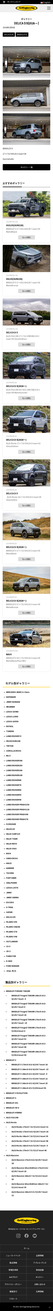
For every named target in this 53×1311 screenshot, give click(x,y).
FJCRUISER (11, 824)
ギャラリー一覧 (27, 167)
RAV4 (8, 853)
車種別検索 (13, 1269)
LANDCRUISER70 (13, 785)
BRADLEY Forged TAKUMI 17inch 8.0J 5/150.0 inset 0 (29, 1029)
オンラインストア (14, 1)
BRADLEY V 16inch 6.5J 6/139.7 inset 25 (30, 1083)
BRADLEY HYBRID (14, 1112)
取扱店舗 (40, 1269)
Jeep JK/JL (11, 970)
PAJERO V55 (11, 921)
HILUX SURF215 (13, 833)
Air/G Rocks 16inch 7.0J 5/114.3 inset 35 (30, 1136)
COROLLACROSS (13, 750)
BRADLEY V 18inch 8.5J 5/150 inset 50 (29, 1088)
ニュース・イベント (13, 1255)
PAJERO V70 (11, 931)
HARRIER (10, 868)
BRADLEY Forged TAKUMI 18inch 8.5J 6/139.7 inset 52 (29, 1037)
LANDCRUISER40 (13, 799)
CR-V (8, 951)
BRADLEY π (11, 1098)
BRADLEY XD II (12, 1107)
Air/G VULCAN (12, 1117)
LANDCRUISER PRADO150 (17, 804)
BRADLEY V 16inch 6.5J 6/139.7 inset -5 (29, 1073)
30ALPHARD (11, 882)
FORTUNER (11, 877)
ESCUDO (10, 902)
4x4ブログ (13, 1277)
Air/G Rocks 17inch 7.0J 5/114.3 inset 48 (30, 1141)
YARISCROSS (12, 858)
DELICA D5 (9, 34)
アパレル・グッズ (39, 1262)
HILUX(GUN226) (13, 741)
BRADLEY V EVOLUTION (16, 1093)
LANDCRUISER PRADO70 (17, 819)
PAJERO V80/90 (13, 926)
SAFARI (9, 912)
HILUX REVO (11, 843)
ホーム (26, 1248)
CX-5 (8, 946)
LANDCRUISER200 (14, 770)
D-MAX (9, 961)
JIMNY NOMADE (13, 701)
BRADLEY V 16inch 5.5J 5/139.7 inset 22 (30, 1078)
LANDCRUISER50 (13, 794)
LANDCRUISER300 (14, 760)
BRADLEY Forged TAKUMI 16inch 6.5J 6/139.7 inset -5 (29, 997)
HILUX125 (10, 829)
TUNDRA (10, 731)
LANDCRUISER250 (14, 765)
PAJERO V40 (11, 936)
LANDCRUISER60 (13, 789)
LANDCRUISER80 (13, 780)
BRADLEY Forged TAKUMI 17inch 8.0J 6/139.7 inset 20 (29, 1013)
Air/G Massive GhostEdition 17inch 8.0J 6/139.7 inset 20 (30, 1169)
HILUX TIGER (12, 838)
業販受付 (13, 1291)
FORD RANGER (12, 966)
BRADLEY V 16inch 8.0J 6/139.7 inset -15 (30, 1069)
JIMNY (9, 892)
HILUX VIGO (11, 848)
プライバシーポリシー (13, 1284)
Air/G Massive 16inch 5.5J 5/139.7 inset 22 (30, 1194)
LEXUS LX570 (12, 887)
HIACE (9, 863)
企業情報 (40, 1255)
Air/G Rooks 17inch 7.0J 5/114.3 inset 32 (30, 1126)
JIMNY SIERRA (12, 897)
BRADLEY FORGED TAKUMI (18, 991)
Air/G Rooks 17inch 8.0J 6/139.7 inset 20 (30, 1131)
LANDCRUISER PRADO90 (17, 814)
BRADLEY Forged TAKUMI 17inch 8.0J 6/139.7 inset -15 (29, 1021)
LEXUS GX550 (12, 721)
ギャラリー (40, 1277)
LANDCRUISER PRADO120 (17, 809)
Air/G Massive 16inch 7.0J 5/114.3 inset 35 (30, 1177)
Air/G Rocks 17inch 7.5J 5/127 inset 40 (29, 1150)
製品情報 (13, 1262)
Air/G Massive (12, 1155)
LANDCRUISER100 (14, 775)
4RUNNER (10, 706)
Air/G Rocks (11, 1122)
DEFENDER (11, 697)
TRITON (9, 745)
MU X (8, 755)
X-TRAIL (9, 907)
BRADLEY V (22, 34)
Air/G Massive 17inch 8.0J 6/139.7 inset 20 (30, 1161)
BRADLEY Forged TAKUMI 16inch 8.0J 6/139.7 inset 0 (29, 1005)
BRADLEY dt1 (12, 1102)
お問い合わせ (39, 1284)
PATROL (9, 726)
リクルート (13, 1298)
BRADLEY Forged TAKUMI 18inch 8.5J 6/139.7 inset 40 (29, 1045)
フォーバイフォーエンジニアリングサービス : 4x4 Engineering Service (26, 8)
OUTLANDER (12, 941)
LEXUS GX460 (12, 711)
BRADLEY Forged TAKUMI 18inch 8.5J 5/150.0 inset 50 (29, 1053)
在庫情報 (40, 1291)
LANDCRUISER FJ (13, 736)
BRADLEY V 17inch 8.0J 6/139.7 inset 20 (30, 1064)
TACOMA (10, 873)
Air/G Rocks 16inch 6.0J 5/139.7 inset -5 (30, 1145)
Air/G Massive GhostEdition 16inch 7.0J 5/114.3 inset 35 (30, 1186)
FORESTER (11, 956)
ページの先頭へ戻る (49, 1307)
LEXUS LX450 (12, 716)
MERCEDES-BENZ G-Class (17, 692)
